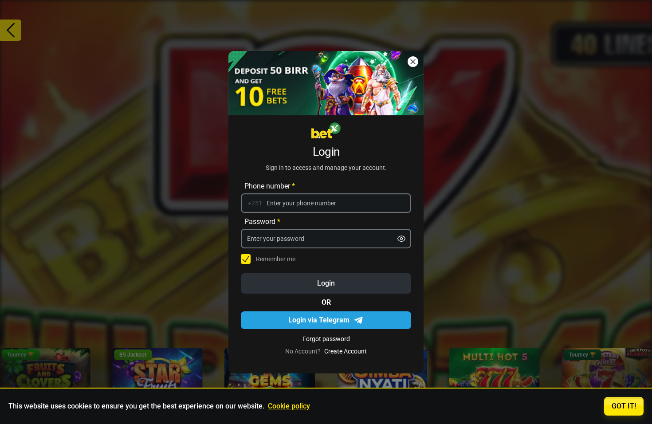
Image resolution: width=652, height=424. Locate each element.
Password (262, 221)
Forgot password (326, 338)
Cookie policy (289, 406)
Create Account (345, 350)
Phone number (269, 185)
